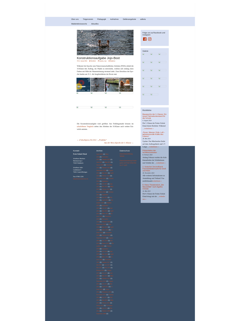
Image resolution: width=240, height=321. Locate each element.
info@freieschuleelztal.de (80, 179)
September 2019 (101, 238)
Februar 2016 (100, 270)
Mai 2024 (105, 173)
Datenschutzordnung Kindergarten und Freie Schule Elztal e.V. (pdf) (128, 163)
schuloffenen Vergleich (85, 126)
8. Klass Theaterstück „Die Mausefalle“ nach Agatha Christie (153, 187)
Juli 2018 (104, 251)
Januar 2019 (105, 243)
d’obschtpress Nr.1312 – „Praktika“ (92, 140)
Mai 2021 (105, 211)
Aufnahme (114, 19)
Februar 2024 (106, 176)
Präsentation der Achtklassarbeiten (149, 151)
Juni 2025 (99, 162)
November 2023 (101, 178)
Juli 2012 (104, 308)
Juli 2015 (104, 273)
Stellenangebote (129, 19)
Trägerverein (88, 19)
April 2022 (105, 200)
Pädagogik (101, 19)
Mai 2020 (105, 227)
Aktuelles (95, 24)
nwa (105, 61)
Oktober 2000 (106, 311)
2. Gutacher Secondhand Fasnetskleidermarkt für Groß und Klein (154, 169)
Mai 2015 (105, 276)
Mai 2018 (105, 254)
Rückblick (93, 61)
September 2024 (101, 170)
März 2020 (105, 230)
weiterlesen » (149, 128)
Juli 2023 (104, 184)
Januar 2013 (100, 305)
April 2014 (105, 286)
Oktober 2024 (106, 167)
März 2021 (105, 213)
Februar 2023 (106, 189)
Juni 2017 (107, 265)
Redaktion (112, 61)
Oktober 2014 (106, 278)
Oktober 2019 (106, 235)
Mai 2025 (107, 162)
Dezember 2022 (101, 192)
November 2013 (101, 294)
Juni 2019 (105, 240)
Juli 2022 (104, 197)
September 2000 (101, 313)
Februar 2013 (106, 303)
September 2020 (101, 224)
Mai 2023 (105, 186)
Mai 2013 (105, 300)
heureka (101, 61)
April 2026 (99, 154)
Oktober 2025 (106, 159)
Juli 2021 (104, 208)
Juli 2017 (99, 265)
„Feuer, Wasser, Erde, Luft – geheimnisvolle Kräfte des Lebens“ (153, 134)
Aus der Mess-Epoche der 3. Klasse (119, 143)
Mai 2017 (99, 267)
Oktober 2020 (106, 222)
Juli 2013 (104, 297)
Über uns (75, 19)
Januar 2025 (100, 165)
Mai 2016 (107, 267)
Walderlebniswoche (79, 24)
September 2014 (101, 281)
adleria (143, 19)
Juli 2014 (104, 284)
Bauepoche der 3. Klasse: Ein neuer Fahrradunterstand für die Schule (154, 116)
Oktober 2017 (106, 262)
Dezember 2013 (106, 292)
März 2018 (105, 257)
